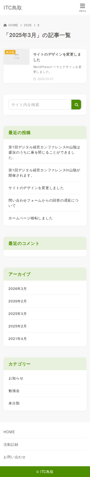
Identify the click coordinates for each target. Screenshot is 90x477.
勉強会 (14, 390)
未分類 (14, 402)
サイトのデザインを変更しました (36, 187)
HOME (13, 25)
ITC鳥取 (13, 7)
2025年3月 (17, 313)
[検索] (76, 104)
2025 (28, 25)
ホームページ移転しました (30, 217)
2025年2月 (17, 325)
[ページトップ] (80, 467)
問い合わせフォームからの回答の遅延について (43, 203)
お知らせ (15, 377)
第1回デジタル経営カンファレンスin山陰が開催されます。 (44, 172)
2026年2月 (17, 300)
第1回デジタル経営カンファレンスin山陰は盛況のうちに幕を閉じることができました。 (44, 152)
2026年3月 (17, 288)
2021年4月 (17, 338)
